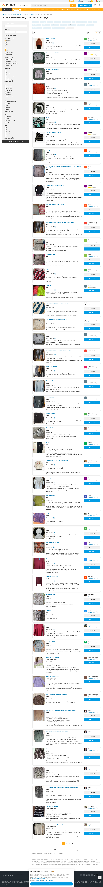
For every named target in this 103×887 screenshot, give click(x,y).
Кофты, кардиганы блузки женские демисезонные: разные (62, 787)
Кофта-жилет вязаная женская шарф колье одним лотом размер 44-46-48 (63, 166)
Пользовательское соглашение (24, 874)
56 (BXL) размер (47, 27)
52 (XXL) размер (90, 24)
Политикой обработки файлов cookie (39, 878)
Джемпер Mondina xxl (52, 806)
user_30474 (90, 150)
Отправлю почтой (92, 222)
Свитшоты (50, 21)
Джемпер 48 (49, 381)
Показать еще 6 (9, 96)
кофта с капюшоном (51, 366)
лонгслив (48, 528)
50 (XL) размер (80, 24)
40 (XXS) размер (37, 24)
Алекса (90, 558)
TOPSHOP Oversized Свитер (53, 657)
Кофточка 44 (49, 334)
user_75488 (90, 117)
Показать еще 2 (9, 81)
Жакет (48, 513)
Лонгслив (48, 610)
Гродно (50, 853)
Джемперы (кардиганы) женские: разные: (57, 731)
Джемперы (43, 21)
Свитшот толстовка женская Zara (55, 185)
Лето (90, 21)
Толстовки (79, 21)
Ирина (89, 166)
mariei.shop (91, 366)
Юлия (89, 495)
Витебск (39, 853)
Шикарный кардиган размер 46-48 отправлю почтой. (60, 222)
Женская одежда (30, 14)
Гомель (45, 853)
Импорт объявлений (28, 10)
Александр (91, 594)
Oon (89, 303)
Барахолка (4, 14)
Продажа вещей (92, 103)
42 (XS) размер (46, 24)
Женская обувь (81, 10)
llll (88, 83)
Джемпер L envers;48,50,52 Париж (55, 824)
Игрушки (51, 10)
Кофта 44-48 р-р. (50, 641)
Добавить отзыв (91, 40)
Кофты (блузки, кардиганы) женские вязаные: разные (60, 710)
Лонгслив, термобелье (52, 576)
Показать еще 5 (9, 111)
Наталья (90, 53)
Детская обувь (71, 10)
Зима (85, 21)
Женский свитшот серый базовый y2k (56, 319)
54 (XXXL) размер (37, 27)
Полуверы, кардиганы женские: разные (57, 748)
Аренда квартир (91, 10)
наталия (90, 285)
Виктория (90, 442)
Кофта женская (50, 240)
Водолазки (35, 21)
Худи (73, 21)
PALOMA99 (90, 513)
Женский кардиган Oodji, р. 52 (54, 542)
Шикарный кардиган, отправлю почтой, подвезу (59, 350)
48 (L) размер (72, 24)
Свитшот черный (50, 413)
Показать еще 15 (9, 138)
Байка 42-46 (49, 428)
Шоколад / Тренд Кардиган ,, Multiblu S (56, 694)
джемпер (48, 478)
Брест (34, 853)
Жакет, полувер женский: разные (55, 768)
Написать (91, 47)
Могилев (61, 853)
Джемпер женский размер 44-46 (55, 204)
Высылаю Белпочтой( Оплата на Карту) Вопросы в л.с (94, 657)
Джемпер (48, 103)
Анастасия (90, 460)
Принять (51, 884)
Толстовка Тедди (50, 38)
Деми (94, 21)
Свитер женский (50, 254)
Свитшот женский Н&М (52, 53)
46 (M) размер (63, 24)
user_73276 (90, 625)
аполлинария (91, 528)
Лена (89, 641)
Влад (89, 542)
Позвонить (92, 43)
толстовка (49, 83)
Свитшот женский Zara (52, 69)
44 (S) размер (55, 24)
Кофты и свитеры (66, 21)
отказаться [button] (38, 880)
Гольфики (48, 285)
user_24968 (90, 806)
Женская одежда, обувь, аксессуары (16, 14)
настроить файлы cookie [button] (48, 880)
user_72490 (90, 38)
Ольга (89, 610)
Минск (55, 853)
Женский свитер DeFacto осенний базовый (58, 303)
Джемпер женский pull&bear (53, 132)
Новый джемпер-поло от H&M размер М (57, 460)
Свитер (48, 150)
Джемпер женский (51, 558)
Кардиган (48, 442)
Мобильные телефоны (41, 10)
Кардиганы (57, 21)
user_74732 (90, 576)
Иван (89, 710)
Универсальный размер (58, 27)
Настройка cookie (6, 884)
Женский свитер (50, 495)
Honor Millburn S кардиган (53, 676)
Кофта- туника (50, 397)
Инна (89, 269)
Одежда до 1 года (61, 10)
